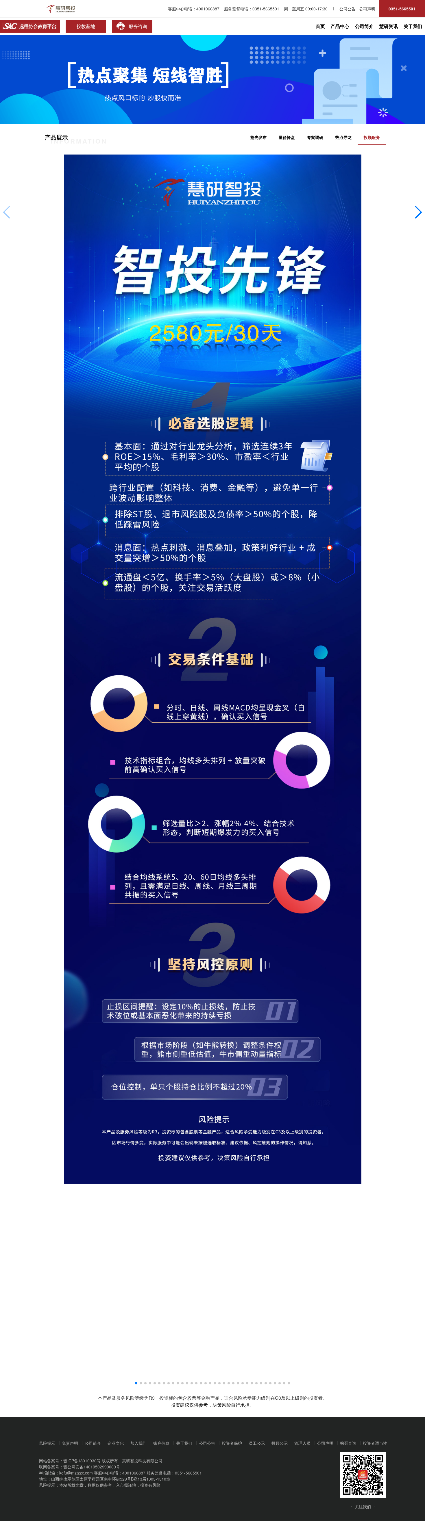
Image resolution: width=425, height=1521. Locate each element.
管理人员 (302, 1443)
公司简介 (364, 26)
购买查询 (348, 1443)
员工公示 (257, 1443)
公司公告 (207, 1443)
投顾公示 (279, 1443)
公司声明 (325, 1443)
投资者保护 (232, 1443)
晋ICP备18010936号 (82, 1461)
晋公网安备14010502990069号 (91, 1467)
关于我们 (413, 26)
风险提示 (47, 1443)
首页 (320, 26)
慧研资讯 (388, 26)
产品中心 (340, 26)
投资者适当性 (375, 1443)
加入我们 (138, 1443)
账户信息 (161, 1443)
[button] (136, 1383)
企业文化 (116, 1443)
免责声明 (70, 1443)
